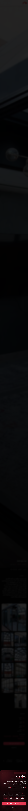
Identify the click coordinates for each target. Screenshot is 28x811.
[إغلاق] (14, 405)
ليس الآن (14, 807)
